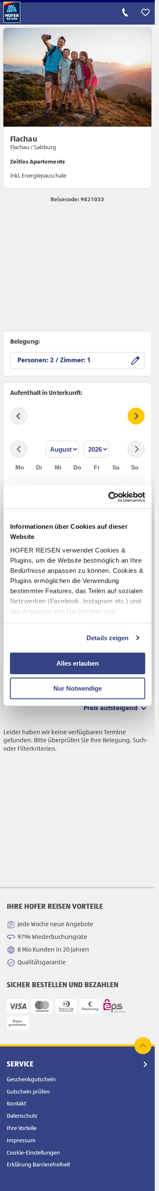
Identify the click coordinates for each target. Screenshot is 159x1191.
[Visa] (18, 1006)
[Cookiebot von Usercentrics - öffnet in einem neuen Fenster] (109, 496)
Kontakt (16, 1104)
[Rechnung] (90, 1006)
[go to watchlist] (145, 12)
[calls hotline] (125, 12)
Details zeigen (107, 637)
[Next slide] (136, 416)
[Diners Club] (66, 1006)
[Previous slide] (18, 416)
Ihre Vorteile (21, 1128)
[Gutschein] (18, 1023)
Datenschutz (22, 1116)
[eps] (114, 1006)
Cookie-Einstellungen (33, 1153)
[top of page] (142, 1045)
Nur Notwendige (77, 688)
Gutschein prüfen (28, 1092)
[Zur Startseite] (11, 12)
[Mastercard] (42, 1006)
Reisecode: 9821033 (77, 200)
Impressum (21, 1141)
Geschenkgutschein (31, 1080)
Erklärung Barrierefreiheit (38, 1165)
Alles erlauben (77, 663)
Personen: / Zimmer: (52, 360)
